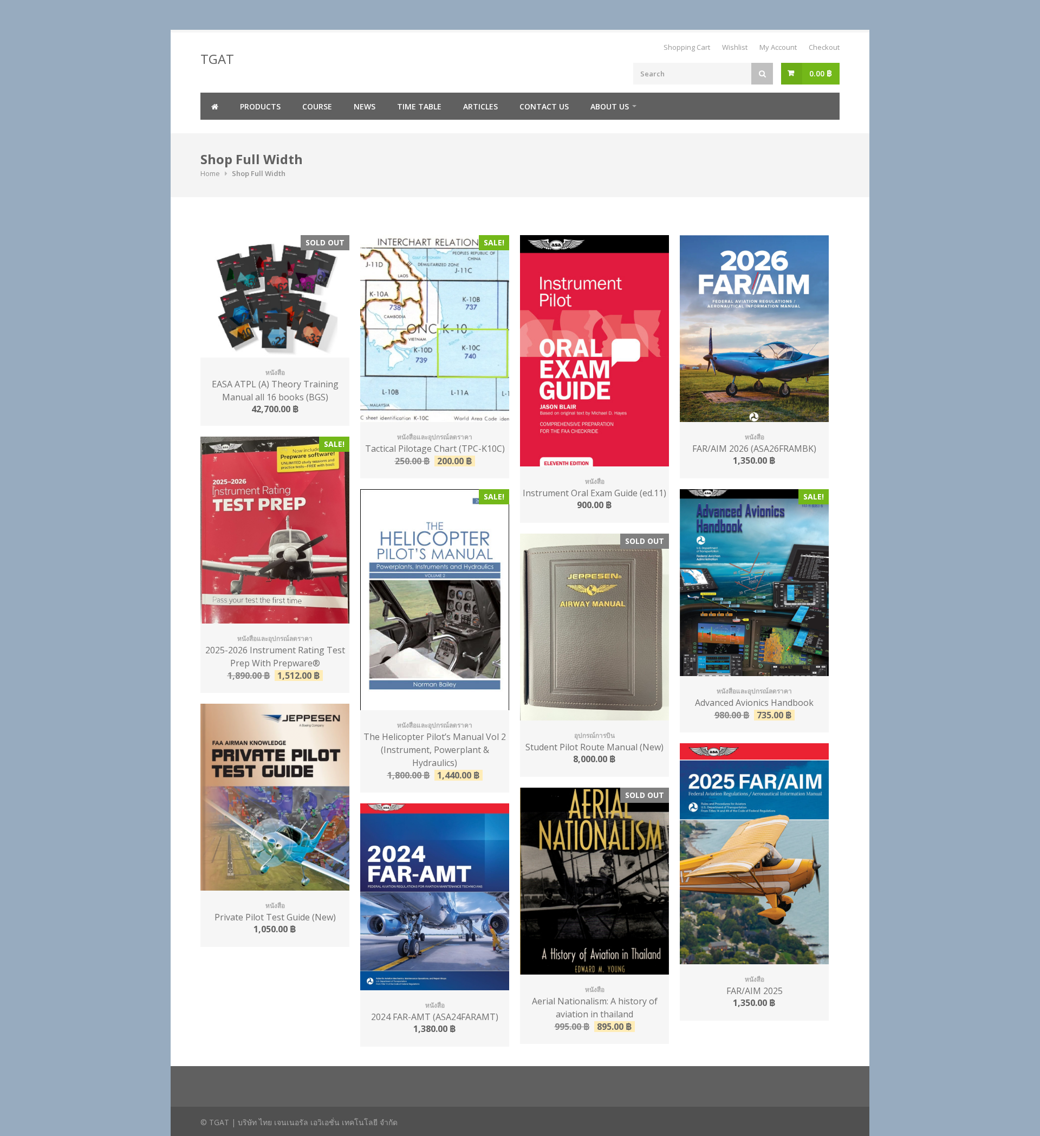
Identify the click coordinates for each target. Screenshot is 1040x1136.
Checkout (824, 47)
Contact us (544, 106)
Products (260, 106)
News (364, 106)
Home (210, 173)
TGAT (217, 59)
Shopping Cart (687, 47)
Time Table (419, 106)
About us (609, 106)
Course (317, 106)
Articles (480, 106)
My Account (778, 47)
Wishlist (735, 47)
